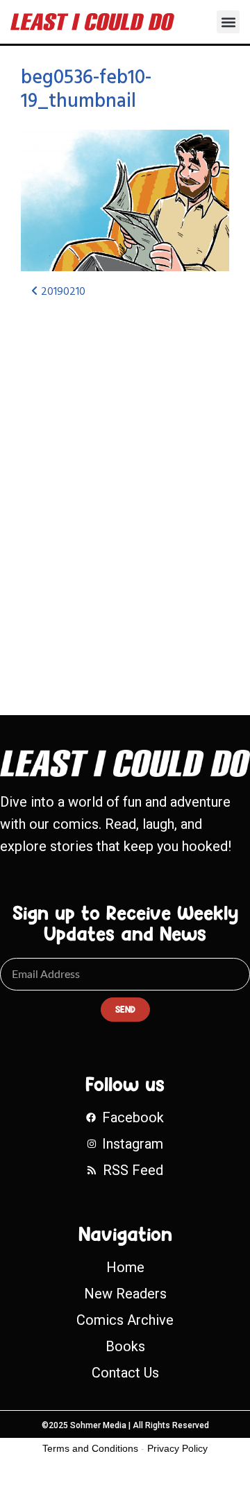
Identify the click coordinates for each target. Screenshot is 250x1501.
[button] (228, 21)
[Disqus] (125, 494)
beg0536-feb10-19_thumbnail (86, 89)
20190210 (61, 292)
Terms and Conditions (90, 1448)
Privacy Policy (177, 1448)
